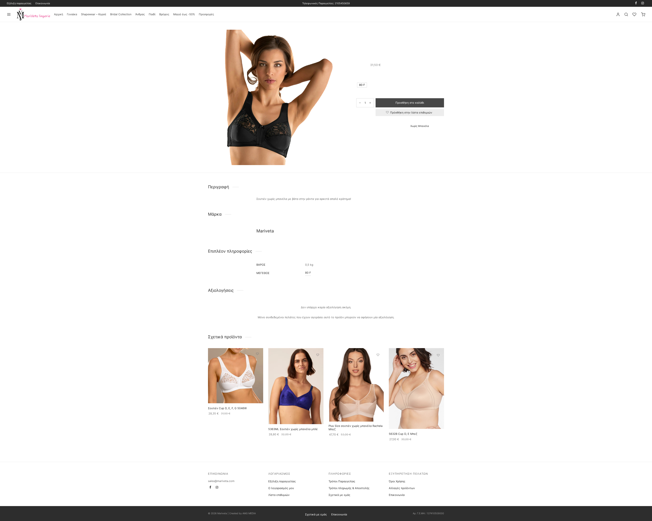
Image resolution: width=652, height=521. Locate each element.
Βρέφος (164, 14)
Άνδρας (140, 14)
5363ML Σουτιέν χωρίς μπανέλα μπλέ (293, 429)
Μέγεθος (362, 75)
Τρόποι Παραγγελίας (342, 481)
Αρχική (58, 14)
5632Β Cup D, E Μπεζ (403, 434)
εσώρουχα (394, 36)
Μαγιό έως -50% (184, 14)
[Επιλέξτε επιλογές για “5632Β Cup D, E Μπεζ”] (438, 363)
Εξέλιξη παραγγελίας (19, 3)
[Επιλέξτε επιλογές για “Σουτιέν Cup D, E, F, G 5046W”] (257, 362)
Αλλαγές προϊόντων (402, 488)
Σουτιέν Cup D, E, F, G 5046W (227, 408)
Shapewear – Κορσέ (93, 14)
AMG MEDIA (249, 513)
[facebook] (636, 3)
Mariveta (361, 136)
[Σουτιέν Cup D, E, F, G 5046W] (235, 375)
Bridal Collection (120, 14)
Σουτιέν (407, 36)
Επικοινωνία (42, 3)
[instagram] (642, 3)
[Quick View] (257, 370)
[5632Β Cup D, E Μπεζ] (416, 388)
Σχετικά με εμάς (339, 495)
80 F (308, 272)
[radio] (362, 85)
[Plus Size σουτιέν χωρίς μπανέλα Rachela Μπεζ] (356, 385)
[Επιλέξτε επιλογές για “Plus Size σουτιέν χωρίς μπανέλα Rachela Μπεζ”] (378, 363)
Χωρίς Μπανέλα (424, 36)
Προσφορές (206, 14)
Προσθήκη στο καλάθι (410, 102)
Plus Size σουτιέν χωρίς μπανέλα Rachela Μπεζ (356, 427)
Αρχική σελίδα (364, 36)
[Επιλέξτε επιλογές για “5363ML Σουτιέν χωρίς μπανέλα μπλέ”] (318, 363)
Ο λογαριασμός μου (281, 488)
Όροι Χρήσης (397, 481)
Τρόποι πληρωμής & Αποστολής (349, 488)
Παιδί (152, 14)
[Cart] (643, 14)
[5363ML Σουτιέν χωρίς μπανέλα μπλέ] (295, 386)
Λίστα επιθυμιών (278, 495)
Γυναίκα (72, 14)
